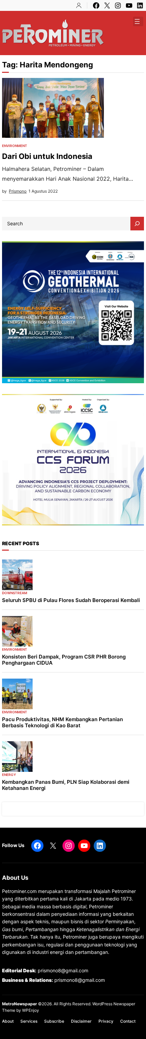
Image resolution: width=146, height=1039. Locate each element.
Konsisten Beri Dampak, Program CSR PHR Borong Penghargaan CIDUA (64, 660)
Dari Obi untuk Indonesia (47, 156)
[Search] (137, 223)
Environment (14, 146)
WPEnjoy (30, 1010)
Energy (9, 775)
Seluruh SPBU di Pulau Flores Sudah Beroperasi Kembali (71, 600)
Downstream (14, 593)
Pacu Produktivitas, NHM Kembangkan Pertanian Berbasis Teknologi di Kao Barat (62, 722)
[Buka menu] (137, 21)
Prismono (17, 191)
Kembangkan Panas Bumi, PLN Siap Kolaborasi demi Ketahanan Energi (65, 785)
